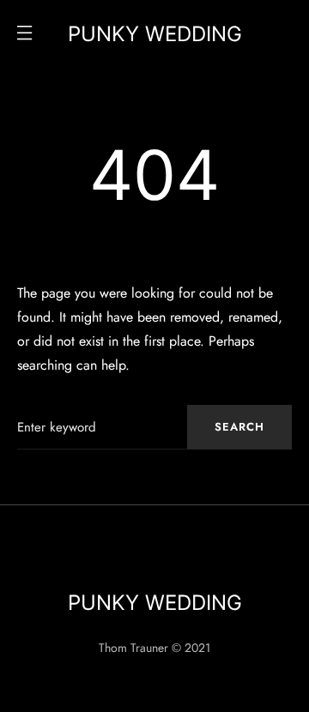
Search (239, 427)
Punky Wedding (155, 33)
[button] (24, 34)
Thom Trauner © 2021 (154, 647)
